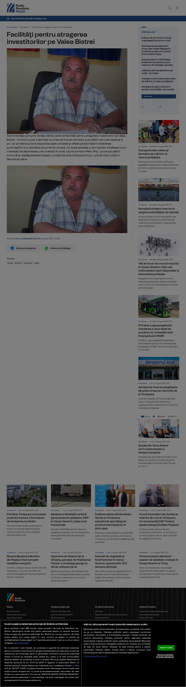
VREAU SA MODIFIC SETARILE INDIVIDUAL (165, 656)
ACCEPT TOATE (166, 648)
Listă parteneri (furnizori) (95, 656)
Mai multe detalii (21, 643)
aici (73, 666)
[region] (93, 653)
